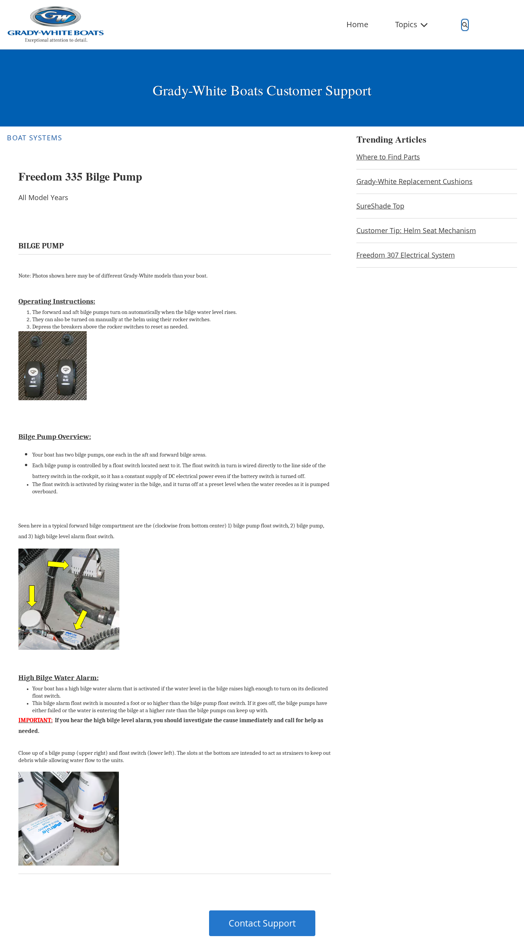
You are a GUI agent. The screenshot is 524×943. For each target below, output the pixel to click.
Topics (406, 24)
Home (357, 24)
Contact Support (262, 923)
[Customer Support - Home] (56, 25)
